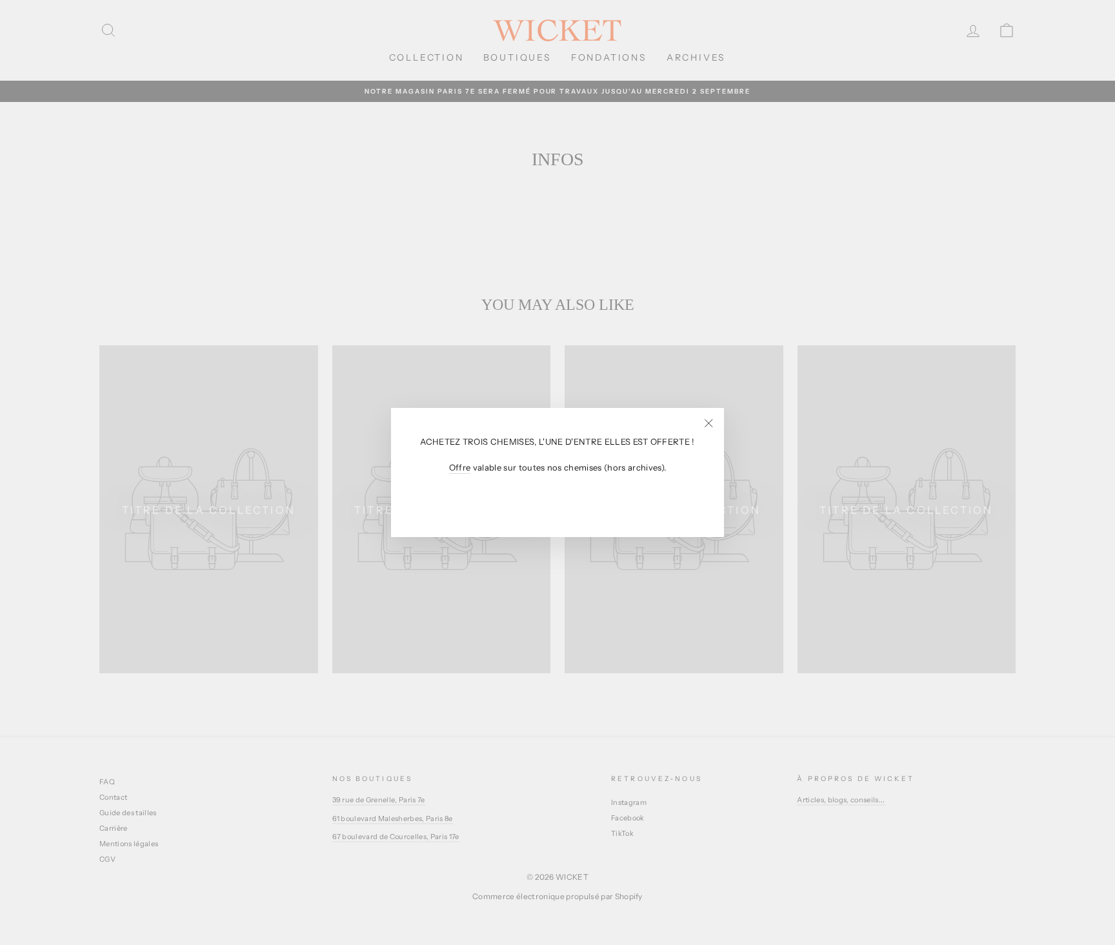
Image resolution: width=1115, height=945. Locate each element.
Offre (460, 468)
